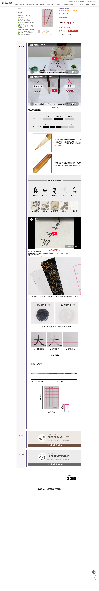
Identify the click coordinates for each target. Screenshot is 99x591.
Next (59, 31)
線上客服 (75, 1)
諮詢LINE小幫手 (62, 17)
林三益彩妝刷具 (81, 1)
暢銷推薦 (19, 8)
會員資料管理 (36, 481)
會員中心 (35, 477)
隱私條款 (40, 489)
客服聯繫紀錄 (36, 484)
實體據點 (25, 482)
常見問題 (71, 1)
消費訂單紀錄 (36, 482)
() (91, 1)
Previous (35, 31)
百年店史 (25, 479)
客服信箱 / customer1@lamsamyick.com (50, 481)
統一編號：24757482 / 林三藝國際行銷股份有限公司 (52, 484)
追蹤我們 (68, 477)
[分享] (93, 572)
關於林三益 (26, 477)
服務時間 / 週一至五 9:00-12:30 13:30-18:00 (51, 482)
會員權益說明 (36, 479)
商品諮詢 (45, 477)
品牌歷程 (25, 481)
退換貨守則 (46, 489)
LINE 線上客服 (45, 479)
